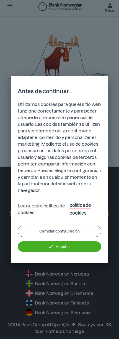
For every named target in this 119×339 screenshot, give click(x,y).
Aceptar (63, 247)
